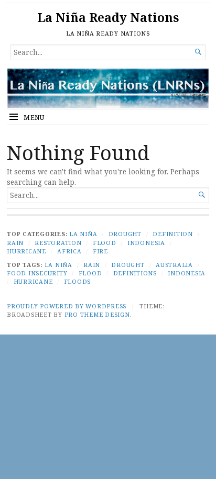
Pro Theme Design (97, 314)
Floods (77, 281)
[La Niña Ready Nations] (108, 88)
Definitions (135, 273)
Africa (69, 251)
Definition (173, 234)
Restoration (58, 243)
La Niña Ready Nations (108, 17)
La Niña (83, 234)
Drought (125, 234)
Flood (104, 243)
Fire (100, 251)
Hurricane (26, 251)
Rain (15, 243)
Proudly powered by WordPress (66, 306)
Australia (174, 265)
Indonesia (146, 243)
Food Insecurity (37, 273)
